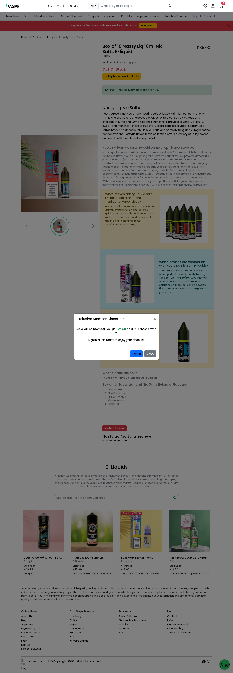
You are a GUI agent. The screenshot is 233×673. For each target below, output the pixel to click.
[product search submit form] (169, 6)
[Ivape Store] (13, 6)
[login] (213, 6)
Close (150, 354)
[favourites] (205, 6)
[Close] (155, 319)
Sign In (136, 354)
